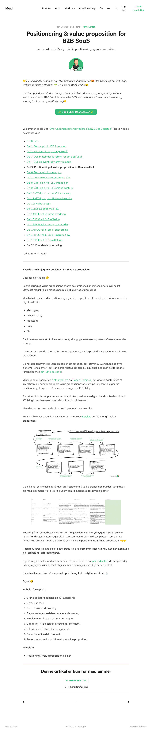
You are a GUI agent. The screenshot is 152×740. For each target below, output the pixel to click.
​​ (44, 172)
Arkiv (58, 8)
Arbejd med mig (87, 8)
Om (101, 8)
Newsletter (89, 27)
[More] (108, 8)
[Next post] (127, 702)
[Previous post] (25, 702)
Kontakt (69, 726)
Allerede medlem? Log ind (76, 686)
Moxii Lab (70, 8)
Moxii (9, 8)
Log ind (124, 8)
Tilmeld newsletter (138, 8)
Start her (46, 8)
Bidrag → (82, 726)
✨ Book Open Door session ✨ (76, 111)
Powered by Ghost (138, 726)
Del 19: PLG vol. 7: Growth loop (44, 240)
